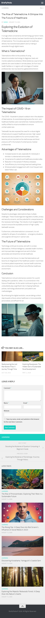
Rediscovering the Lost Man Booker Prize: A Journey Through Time (9, 366)
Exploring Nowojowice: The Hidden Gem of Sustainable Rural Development (31, 366)
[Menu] (42, 2)
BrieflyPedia (6, 2)
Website (6, 411)
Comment (7, 388)
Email (25, 403)
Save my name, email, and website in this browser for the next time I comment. (21, 420)
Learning (5, 8)
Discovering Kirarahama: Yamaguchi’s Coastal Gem (21, 560)
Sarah (6, 22)
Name (6, 403)
